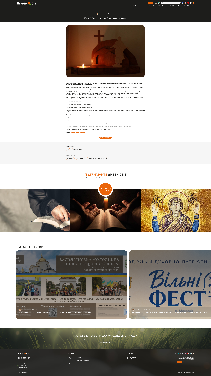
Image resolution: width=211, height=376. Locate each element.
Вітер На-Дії (79, 362)
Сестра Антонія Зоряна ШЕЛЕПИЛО (97, 158)
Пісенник (79, 357)
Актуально (140, 5)
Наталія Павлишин (103, 13)
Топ (68, 149)
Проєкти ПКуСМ (130, 358)
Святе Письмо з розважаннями (83, 360)
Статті (145, 5)
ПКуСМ (134, 5)
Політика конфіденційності (22, 372)
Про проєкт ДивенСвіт (132, 357)
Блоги (150, 5)
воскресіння (70, 158)
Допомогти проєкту (105, 189)
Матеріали (180, 5)
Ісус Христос (80, 158)
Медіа (154, 5)
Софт (159, 5)
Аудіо (69, 362)
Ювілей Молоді (173, 5)
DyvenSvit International (189, 5)
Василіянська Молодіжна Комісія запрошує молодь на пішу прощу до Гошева (55, 312)
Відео (69, 363)
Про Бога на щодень (78, 149)
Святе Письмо (165, 5)
